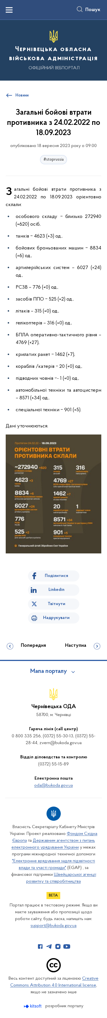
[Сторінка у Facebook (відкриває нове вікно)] (40, 946)
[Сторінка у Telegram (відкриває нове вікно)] (49, 946)
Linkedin (56, 589)
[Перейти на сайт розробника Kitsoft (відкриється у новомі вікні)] (33, 1006)
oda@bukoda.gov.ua (53, 785)
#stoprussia (53, 160)
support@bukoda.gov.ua (53, 925)
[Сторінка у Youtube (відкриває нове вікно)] (66, 946)
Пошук (92, 9)
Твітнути (56, 604)
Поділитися (56, 576)
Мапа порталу (48, 671)
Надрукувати (56, 618)
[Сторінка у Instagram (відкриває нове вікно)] (57, 946)
